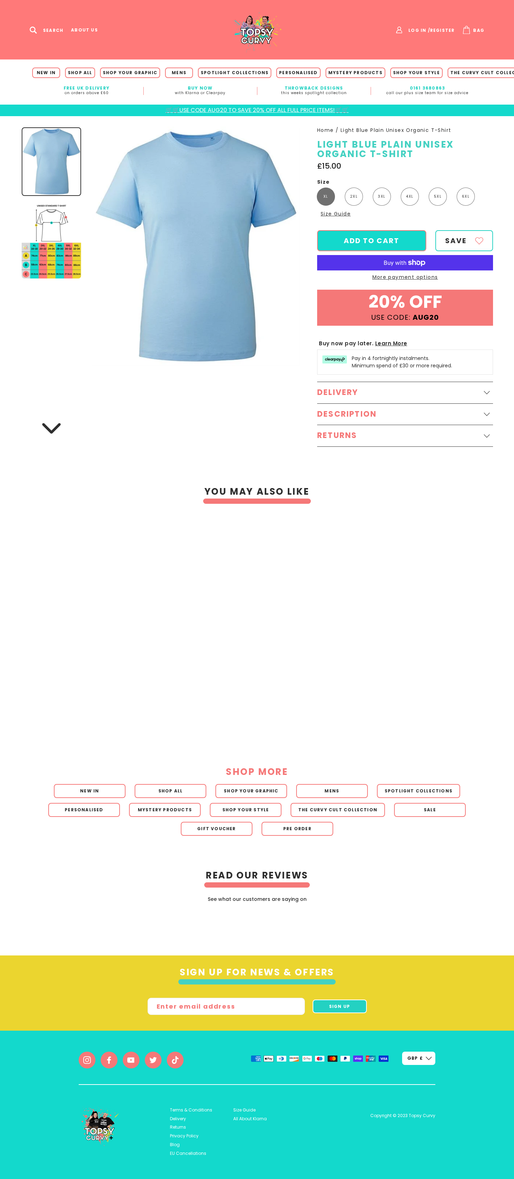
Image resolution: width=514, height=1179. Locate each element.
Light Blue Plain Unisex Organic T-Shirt (396, 130)
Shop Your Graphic (130, 73)
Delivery (178, 1119)
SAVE (455, 241)
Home (325, 130)
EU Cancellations (188, 1153)
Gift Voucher (216, 829)
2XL (354, 196)
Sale (430, 810)
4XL (409, 196)
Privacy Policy (184, 1136)
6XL (466, 196)
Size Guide (336, 213)
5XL (438, 196)
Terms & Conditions (191, 1110)
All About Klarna (250, 1119)
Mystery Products (355, 73)
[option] (247, 621)
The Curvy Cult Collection (337, 810)
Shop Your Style (416, 73)
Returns (178, 1127)
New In (46, 73)
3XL (381, 196)
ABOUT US (84, 30)
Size (323, 182)
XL (325, 196)
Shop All (80, 73)
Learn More (391, 343)
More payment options (405, 277)
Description (347, 414)
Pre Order (297, 829)
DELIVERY (337, 392)
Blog (175, 1145)
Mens (179, 73)
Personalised (298, 73)
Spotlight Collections (235, 73)
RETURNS (337, 435)
